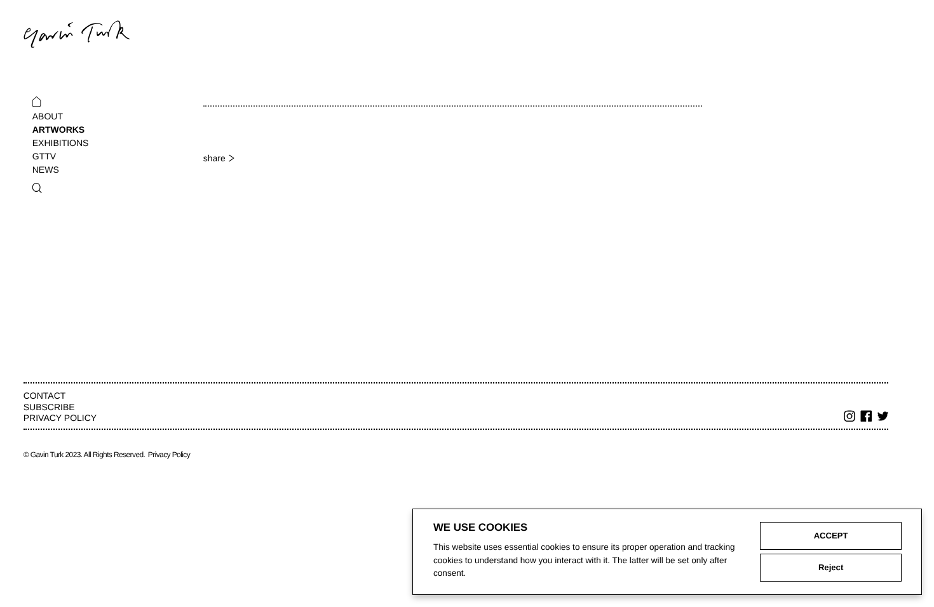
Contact (45, 395)
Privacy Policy (60, 418)
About (47, 116)
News (45, 169)
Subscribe (49, 407)
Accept (831, 535)
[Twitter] (883, 418)
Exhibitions (60, 143)
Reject (830, 567)
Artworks (58, 129)
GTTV (44, 156)
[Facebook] (866, 418)
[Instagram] (849, 418)
